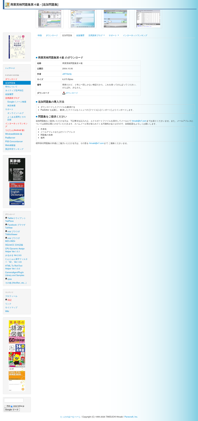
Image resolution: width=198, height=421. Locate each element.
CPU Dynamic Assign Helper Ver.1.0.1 (15, 250)
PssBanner (10, 137)
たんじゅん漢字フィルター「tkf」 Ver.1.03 (16, 260)
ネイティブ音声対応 (14, 90)
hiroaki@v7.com (139, 120)
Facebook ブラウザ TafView (15, 226)
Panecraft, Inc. (131, 416)
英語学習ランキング (14, 148)
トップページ (10, 68)
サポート (9, 109)
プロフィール (11, 296)
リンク (8, 303)
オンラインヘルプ (15, 112)
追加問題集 (10, 82)
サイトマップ (11, 307)
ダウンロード (52, 35)
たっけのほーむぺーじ (70, 416)
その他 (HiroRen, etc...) (16, 282)
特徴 (40, 35)
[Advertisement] (88, 47)
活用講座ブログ (95, 35)
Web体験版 (10, 145)
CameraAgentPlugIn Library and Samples (14, 274)
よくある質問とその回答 (16, 118)
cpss (10, 278)
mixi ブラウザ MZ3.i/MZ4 (12, 239)
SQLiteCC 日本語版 (14, 244)
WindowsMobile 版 (13, 133)
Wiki (7, 311)
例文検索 (11, 105)
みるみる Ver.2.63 (13, 255)
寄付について (11, 86)
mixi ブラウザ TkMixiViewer (12, 233)
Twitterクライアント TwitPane (15, 219)
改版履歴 (9, 94)
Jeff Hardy (67, 73)
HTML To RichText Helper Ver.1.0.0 (13, 267)
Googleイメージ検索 (16, 101)
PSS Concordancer (14, 141)
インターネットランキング (135, 35)
